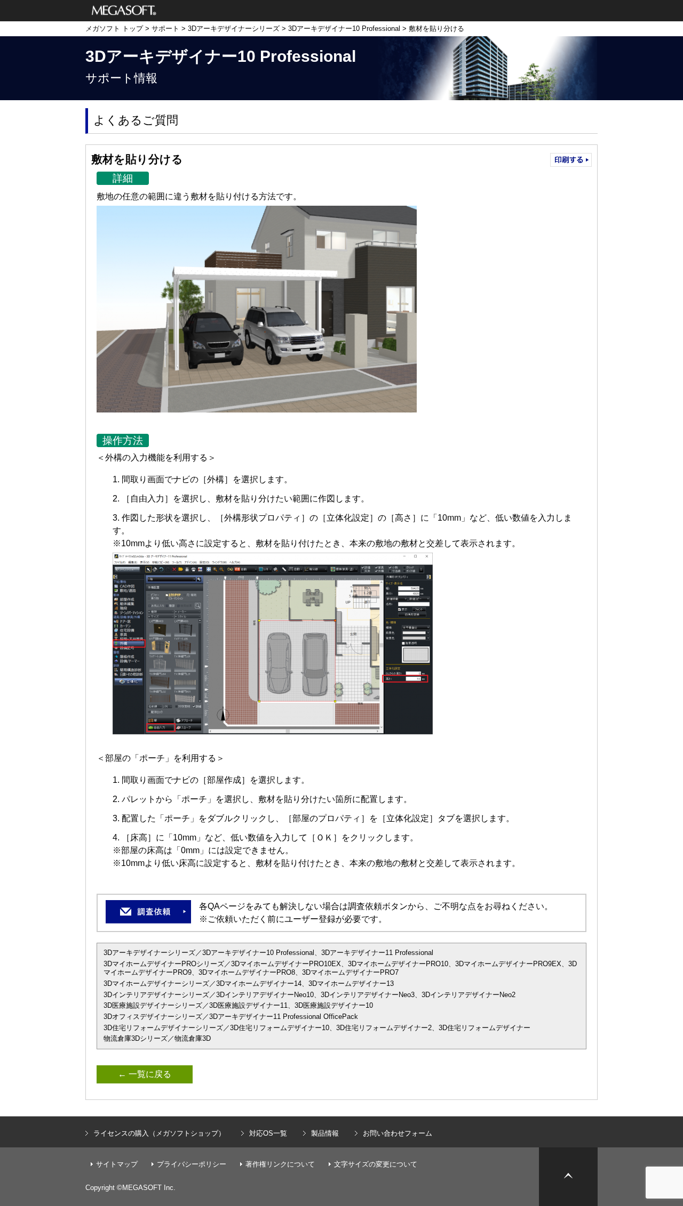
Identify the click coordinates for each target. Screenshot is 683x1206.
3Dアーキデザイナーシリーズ (234, 29)
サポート (165, 29)
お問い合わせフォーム (397, 1133)
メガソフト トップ (114, 29)
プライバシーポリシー (191, 1164)
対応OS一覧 (268, 1133)
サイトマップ (117, 1164)
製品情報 (325, 1133)
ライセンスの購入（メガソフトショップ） (159, 1133)
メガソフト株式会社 (124, 10)
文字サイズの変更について (375, 1164)
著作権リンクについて (280, 1164)
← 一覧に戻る (144, 1074)
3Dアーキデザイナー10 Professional (344, 29)
